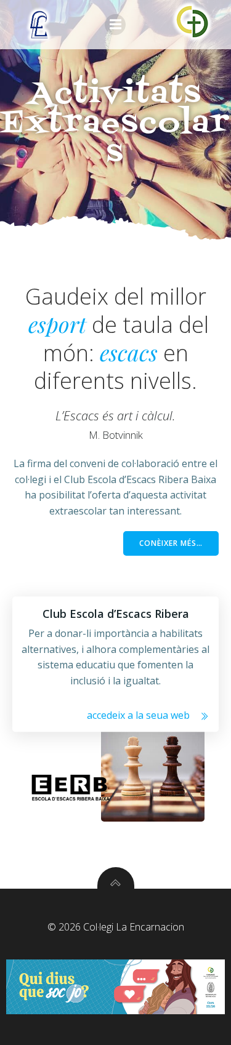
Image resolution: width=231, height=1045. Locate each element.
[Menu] (115, 24)
